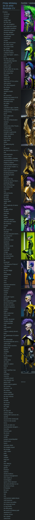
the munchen (8, 95)
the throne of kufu (9, 486)
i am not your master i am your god (12, 166)
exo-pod (6, 16)
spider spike (7, 201)
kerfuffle (6, 400)
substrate (6, 250)
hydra (5, 408)
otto (5, 494)
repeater (6, 231)
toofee (5, 215)
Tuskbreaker (7, 128)
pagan (6, 311)
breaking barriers (9, 172)
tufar (5, 227)
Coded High (7, 67)
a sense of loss (8, 514)
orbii (5, 325)
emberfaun (7, 38)
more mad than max (10, 370)
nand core (7, 77)
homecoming (8, 111)
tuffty (5, 372)
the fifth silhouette (9, 59)
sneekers (6, 288)
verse (5, 295)
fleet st (6, 366)
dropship (6, 199)
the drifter (6, 103)
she (5, 496)
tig (4, 260)
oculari (6, 40)
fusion (5, 443)
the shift (6, 197)
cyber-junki (7, 343)
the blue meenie (8, 396)
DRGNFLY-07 (8, 63)
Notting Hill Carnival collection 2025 (12, 415)
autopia (6, 309)
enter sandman (8, 323)
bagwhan (6, 404)
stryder (6, 124)
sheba (5, 358)
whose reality (8, 392)
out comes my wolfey (10, 502)
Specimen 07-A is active (11, 81)
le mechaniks (8, 506)
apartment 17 (8, 512)
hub (5, 152)
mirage (6, 252)
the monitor (7, 386)
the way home (8, 236)
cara (5, 280)
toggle (5, 455)
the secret (7, 402)
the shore (6, 433)
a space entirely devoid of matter (12, 331)
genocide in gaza (9, 297)
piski (5, 453)
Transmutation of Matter (11, 158)
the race (6, 490)
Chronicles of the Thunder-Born (12, 126)
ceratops (6, 435)
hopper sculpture (9, 162)
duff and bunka (8, 193)
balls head (7, 168)
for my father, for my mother (12, 69)
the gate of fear (8, 209)
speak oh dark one (9, 425)
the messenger (8, 339)
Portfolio (5, 12)
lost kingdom (7, 480)
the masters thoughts (10, 301)
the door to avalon (9, 305)
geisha (6, 467)
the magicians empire (10, 26)
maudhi (6, 457)
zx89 (5, 203)
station (6, 268)
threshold (6, 148)
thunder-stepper (8, 32)
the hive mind (8, 254)
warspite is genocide (10, 132)
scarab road (7, 36)
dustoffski (6, 374)
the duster (7, 48)
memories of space (9, 30)
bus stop (6, 429)
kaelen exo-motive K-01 (11, 97)
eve (5, 191)
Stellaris (6, 75)
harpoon (6, 177)
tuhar (5, 272)
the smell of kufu (9, 256)
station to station (9, 364)
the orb (6, 398)
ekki (5, 461)
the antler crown (8, 44)
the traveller (7, 258)
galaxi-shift (7, 382)
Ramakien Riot (8, 101)
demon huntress (8, 303)
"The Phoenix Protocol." (11, 264)
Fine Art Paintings (9, 185)
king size (6, 459)
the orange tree (8, 73)
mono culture (8, 156)
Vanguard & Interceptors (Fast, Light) (12, 109)
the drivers (7, 87)
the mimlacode (8, 187)
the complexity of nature (11, 205)
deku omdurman (9, 313)
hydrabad (6, 266)
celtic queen (7, 327)
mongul (6, 18)
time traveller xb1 (9, 380)
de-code (6, 362)
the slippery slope (9, 34)
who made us (8, 478)
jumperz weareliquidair (11, 439)
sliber (5, 142)
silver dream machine (10, 345)
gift (5, 337)
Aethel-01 (7, 79)
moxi (5, 282)
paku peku (7, 140)
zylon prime (7, 83)
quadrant (6, 242)
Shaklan (6, 211)
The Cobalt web (8, 116)
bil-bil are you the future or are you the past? (12, 181)
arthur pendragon (9, 219)
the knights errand (9, 447)
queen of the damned (10, 482)
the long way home (9, 504)
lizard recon (7, 441)
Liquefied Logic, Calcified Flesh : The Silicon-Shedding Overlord (12, 107)
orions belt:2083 (8, 394)
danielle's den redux (10, 221)
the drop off (7, 410)
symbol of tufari (8, 91)
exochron (6, 189)
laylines (6, 471)
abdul (5, 207)
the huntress (7, 223)
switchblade (7, 274)
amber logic (7, 20)
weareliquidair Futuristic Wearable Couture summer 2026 (12, 160)
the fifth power (8, 508)
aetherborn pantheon (10, 28)
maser (5, 278)
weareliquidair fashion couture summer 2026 (12, 164)
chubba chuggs (8, 321)
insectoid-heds (8, 154)
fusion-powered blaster (11, 170)
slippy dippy (7, 136)
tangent (6, 290)
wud (5, 329)
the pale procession (10, 42)
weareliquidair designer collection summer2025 (12, 427)
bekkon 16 (7, 347)
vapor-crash (7, 65)
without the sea (8, 179)
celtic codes (7, 451)
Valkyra (6, 105)
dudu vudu (7, 315)
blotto (5, 492)
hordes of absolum (9, 307)
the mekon (7, 390)
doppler (6, 349)
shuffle (6, 437)
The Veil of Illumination (11, 120)
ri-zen (5, 353)
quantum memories (9, 284)
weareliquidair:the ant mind (12, 341)
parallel (6, 299)
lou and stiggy (8, 270)
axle (5, 93)
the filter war (7, 22)
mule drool (7, 286)
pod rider (6, 213)
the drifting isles (8, 50)
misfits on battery (9, 134)
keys (5, 333)
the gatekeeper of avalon (11, 335)
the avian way (8, 229)
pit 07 (5, 113)
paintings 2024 (8, 183)
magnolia (6, 244)
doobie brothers (8, 473)
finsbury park (7, 431)
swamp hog (7, 138)
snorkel (6, 217)
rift (4, 146)
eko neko (6, 118)
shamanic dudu (8, 445)
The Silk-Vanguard (9, 85)
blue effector (7, 463)
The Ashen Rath (9, 46)
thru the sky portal (9, 319)
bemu (5, 423)
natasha (6, 122)
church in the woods (10, 421)
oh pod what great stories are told (12, 233)
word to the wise (9, 240)
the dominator (8, 356)
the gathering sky (9, 144)
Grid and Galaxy (9, 71)
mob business (8, 500)
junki (5, 368)
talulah (6, 276)
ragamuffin (7, 238)
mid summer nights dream (11, 498)
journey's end (8, 130)
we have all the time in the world (12, 150)
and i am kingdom (9, 24)
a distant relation (9, 52)
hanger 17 (7, 465)
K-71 (5, 57)
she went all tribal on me (11, 484)
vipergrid (6, 89)
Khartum (6, 469)
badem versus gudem (10, 384)
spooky (6, 417)
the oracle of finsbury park (11, 510)
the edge (6, 406)
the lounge (7, 449)
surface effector (8, 412)
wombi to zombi (8, 246)
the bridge (7, 248)
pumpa (6, 225)
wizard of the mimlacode (11, 419)
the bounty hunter (9, 175)
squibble (6, 195)
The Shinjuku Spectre (10, 61)
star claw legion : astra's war (12, 55)
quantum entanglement (11, 476)
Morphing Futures (9, 99)
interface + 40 (8, 388)
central (6, 292)
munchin (6, 376)
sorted (5, 317)
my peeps (7, 14)
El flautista (7, 488)
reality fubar (7, 360)
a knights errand (8, 378)
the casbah (7, 516)
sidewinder (7, 518)
